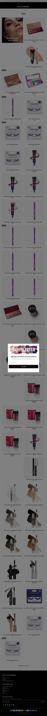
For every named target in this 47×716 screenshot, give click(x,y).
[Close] (38, 345)
